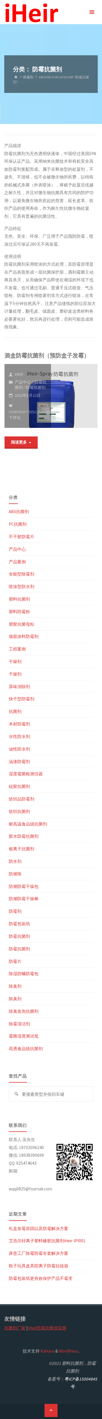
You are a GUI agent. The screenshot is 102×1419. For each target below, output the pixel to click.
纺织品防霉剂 (21, 799)
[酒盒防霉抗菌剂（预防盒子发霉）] (74, 396)
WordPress (68, 1351)
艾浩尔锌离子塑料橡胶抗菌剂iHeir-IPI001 (47, 1240)
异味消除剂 (19, 686)
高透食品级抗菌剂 (26, 1048)
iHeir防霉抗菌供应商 (47, 1328)
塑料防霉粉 (19, 611)
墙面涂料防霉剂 (24, 636)
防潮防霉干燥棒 (24, 898)
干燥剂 (15, 661)
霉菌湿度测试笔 (24, 1036)
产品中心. (23, 382)
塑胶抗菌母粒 (21, 624)
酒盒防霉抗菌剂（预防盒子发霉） (47, 355)
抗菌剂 (15, 711)
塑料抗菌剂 (19, 599)
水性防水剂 (19, 736)
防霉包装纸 (19, 923)
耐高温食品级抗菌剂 (28, 824)
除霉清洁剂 (19, 1023)
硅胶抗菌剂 (19, 786)
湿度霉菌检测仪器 (26, 773)
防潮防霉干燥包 (24, 886)
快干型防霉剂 (21, 699)
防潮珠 (15, 874)
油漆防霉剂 (19, 761)
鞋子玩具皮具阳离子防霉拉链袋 (38, 1265)
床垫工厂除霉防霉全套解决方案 (38, 1253)
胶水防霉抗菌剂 (24, 836)
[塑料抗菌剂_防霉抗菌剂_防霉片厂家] (31, 12)
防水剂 (15, 861)
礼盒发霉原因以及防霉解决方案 (38, 1228)
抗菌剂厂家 (15, 1328)
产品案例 (17, 561)
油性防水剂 (19, 749)
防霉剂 (28, 77)
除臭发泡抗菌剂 (24, 1011)
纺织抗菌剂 (19, 811)
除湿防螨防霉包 (24, 973)
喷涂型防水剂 (21, 586)
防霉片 (15, 961)
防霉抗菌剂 (36, 387)
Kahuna (47, 1351)
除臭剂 (15, 986)
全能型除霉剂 (21, 574)
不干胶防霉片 (21, 536)
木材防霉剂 (19, 724)
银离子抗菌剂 (21, 848)
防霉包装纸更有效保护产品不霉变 (41, 1278)
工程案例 (17, 649)
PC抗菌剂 (18, 524)
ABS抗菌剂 (19, 511)
